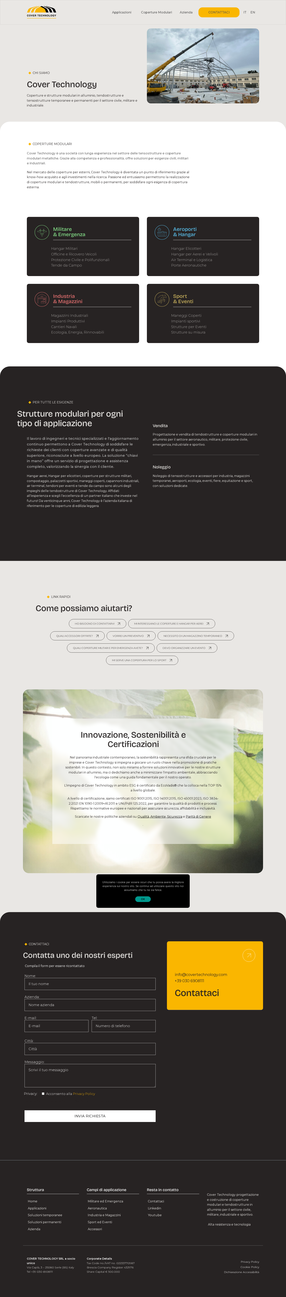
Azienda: (32, 997)
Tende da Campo (66, 265)
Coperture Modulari (156, 12)
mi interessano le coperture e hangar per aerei (168, 623)
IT (245, 12)
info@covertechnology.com (201, 974)
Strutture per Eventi (188, 327)
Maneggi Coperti (186, 315)
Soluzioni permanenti (44, 1222)
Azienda (186, 12)
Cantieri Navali (64, 327)
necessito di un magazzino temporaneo (193, 635)
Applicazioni (37, 1208)
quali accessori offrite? (74, 635)
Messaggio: (34, 1062)
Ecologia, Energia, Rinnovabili (77, 332)
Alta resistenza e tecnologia (229, 1224)
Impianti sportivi (185, 321)
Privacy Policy (84, 1094)
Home (32, 1201)
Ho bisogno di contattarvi (94, 623)
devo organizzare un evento (184, 647)
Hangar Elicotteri (186, 248)
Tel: (94, 1018)
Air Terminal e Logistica (191, 260)
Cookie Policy (249, 1267)
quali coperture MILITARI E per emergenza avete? (108, 647)
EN (252, 12)
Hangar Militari (64, 248)
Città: (29, 1041)
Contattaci (156, 1201)
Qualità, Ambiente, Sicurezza (160, 816)
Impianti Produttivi (68, 321)
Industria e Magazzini (104, 1215)
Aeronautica (97, 1208)
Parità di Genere (198, 816)
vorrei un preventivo (128, 635)
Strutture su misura (188, 332)
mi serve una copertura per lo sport (139, 660)
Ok (143, 899)
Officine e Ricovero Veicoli (74, 254)
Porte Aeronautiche (188, 265)
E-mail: (31, 1018)
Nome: (30, 976)
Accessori (95, 1229)
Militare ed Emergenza (105, 1201)
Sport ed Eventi (100, 1222)
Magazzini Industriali (69, 315)
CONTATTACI (219, 12)
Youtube (155, 1215)
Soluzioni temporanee (45, 1215)
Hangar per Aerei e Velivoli (194, 254)
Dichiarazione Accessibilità (241, 1272)
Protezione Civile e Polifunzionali (80, 260)
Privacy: (31, 1094)
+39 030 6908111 (189, 980)
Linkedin (154, 1208)
